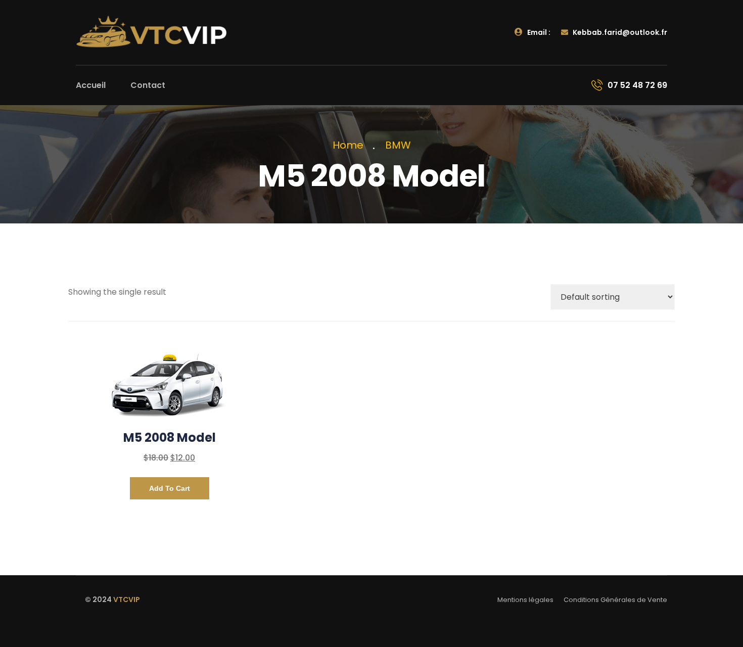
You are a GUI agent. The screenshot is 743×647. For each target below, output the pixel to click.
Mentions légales (525, 600)
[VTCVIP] (151, 32)
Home (350, 145)
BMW (398, 145)
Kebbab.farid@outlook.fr (619, 32)
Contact (147, 85)
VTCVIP (126, 599)
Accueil (91, 85)
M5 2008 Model (169, 437)
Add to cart (169, 488)
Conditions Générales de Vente (615, 600)
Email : (538, 32)
